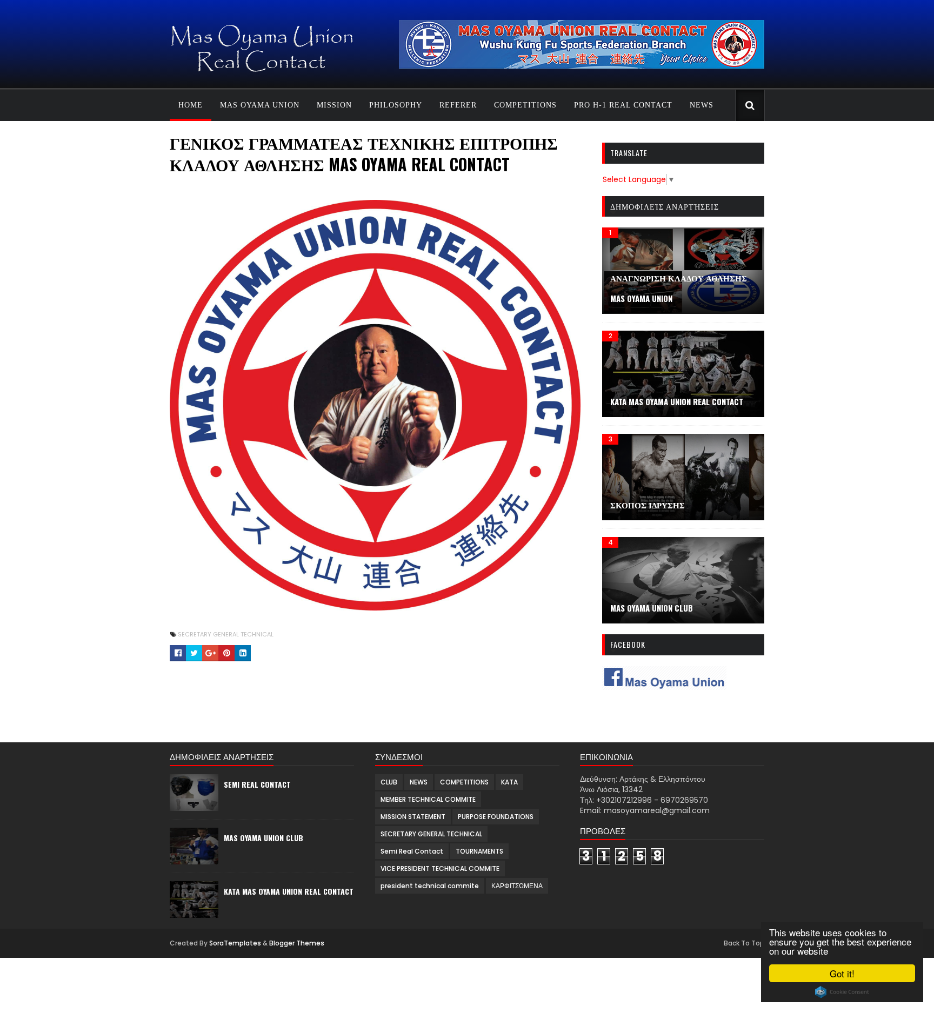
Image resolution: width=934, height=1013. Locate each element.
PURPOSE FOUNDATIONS (495, 816)
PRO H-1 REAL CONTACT (623, 105)
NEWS (701, 105)
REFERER (458, 105)
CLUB (389, 782)
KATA (509, 782)
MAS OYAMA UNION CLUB (263, 837)
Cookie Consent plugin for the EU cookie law (842, 992)
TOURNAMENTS (479, 851)
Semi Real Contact (257, 784)
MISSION (334, 105)
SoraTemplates (235, 943)
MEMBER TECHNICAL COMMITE (428, 799)
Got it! (842, 973)
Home (190, 105)
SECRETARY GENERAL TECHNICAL (225, 634)
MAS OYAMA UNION (259, 105)
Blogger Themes (296, 943)
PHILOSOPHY (395, 105)
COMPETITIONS (525, 105)
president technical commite (430, 885)
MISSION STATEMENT (413, 816)
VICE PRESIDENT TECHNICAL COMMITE (440, 868)
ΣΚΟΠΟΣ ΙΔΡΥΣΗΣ (647, 505)
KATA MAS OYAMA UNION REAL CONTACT (676, 401)
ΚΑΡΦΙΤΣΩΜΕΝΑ (517, 885)
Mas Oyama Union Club (651, 608)
